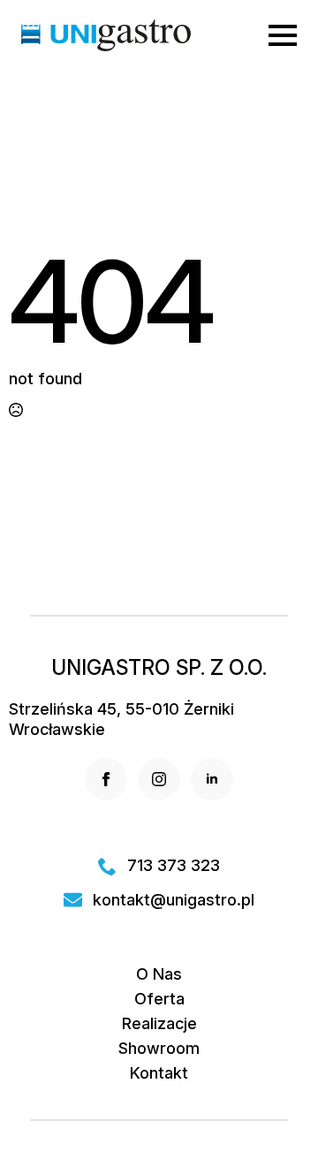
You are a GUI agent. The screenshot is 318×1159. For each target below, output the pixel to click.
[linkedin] (212, 779)
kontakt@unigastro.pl (173, 899)
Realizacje (159, 1024)
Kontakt (159, 1073)
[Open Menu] (283, 35)
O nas (159, 974)
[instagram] (159, 779)
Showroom (159, 1049)
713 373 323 (173, 866)
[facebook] (106, 779)
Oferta (159, 999)
